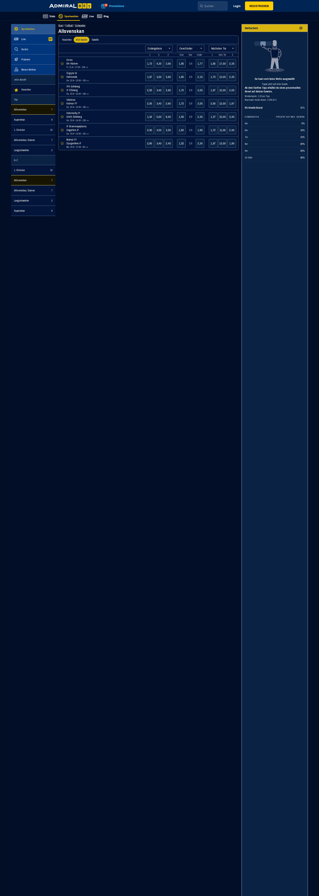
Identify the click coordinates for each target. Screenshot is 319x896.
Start (60, 25)
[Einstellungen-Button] (301, 28)
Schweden (80, 25)
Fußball (69, 25)
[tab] (67, 40)
